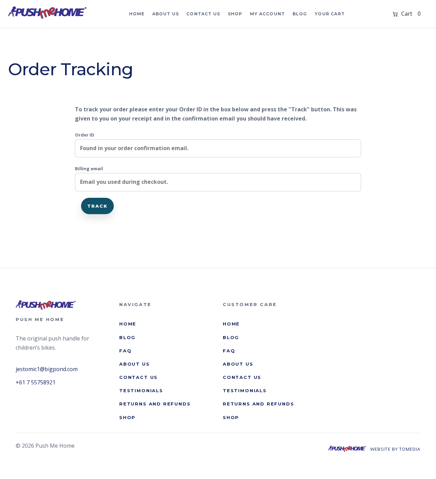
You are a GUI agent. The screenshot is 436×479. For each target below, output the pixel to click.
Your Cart (330, 13)
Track (97, 206)
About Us (165, 13)
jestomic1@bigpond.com (47, 368)
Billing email (89, 168)
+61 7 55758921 (36, 382)
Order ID (84, 135)
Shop (235, 13)
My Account (267, 13)
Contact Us (203, 13)
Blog (300, 13)
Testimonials (141, 390)
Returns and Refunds (155, 403)
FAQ (125, 350)
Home (137, 13)
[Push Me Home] (47, 12)
